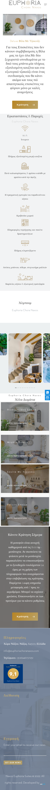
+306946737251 (25, 658)
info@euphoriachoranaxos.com (21, 651)
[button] (45, 4)
